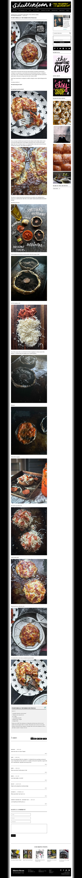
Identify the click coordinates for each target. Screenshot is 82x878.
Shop (67, 10)
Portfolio (62, 10)
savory (36, 14)
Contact (51, 872)
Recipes (15, 10)
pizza (30, 14)
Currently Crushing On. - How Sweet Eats (20, 799)
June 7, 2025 (33, 799)
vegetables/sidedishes (16, 15)
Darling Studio (67, 873)
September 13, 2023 (20, 791)
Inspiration (54, 10)
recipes (33, 14)
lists (30, 10)
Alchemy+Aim (68, 874)
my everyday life (23, 10)
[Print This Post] (45, 707)
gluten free (20, 14)
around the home (45, 10)
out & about (36, 10)
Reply (46, 753)
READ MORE (65, 29)
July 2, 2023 (17, 776)
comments (14, 737)
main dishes (25, 14)
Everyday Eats (14, 14)
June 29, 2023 (19, 749)
